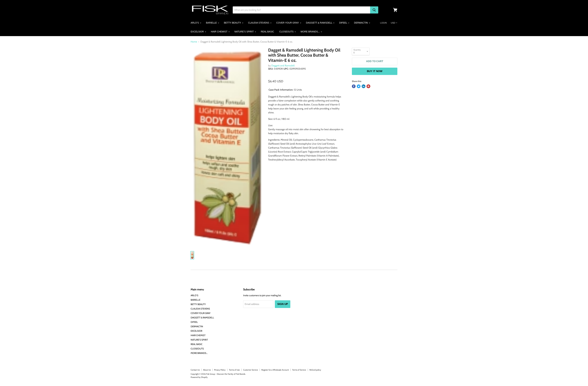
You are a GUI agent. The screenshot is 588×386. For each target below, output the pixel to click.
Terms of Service (299, 370)
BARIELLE (211, 22)
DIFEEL (343, 22)
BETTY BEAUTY (233, 22)
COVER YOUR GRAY (288, 22)
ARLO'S (195, 22)
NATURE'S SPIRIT (244, 31)
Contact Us (195, 370)
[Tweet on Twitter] (358, 86)
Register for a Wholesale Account (275, 370)
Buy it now (374, 71)
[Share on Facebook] (354, 86)
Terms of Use (234, 370)
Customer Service (250, 370)
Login (383, 23)
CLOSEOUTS (286, 31)
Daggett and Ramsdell (283, 65)
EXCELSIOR (197, 31)
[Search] (374, 9)
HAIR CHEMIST (219, 31)
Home (194, 41)
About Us (207, 370)
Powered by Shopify (199, 377)
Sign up (282, 304)
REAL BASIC (267, 31)
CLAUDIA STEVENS (259, 22)
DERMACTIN (361, 22)
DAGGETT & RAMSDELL (319, 22)
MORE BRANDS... (310, 31)
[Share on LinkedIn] (363, 86)
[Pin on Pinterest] (368, 86)
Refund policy (315, 370)
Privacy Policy (220, 370)
